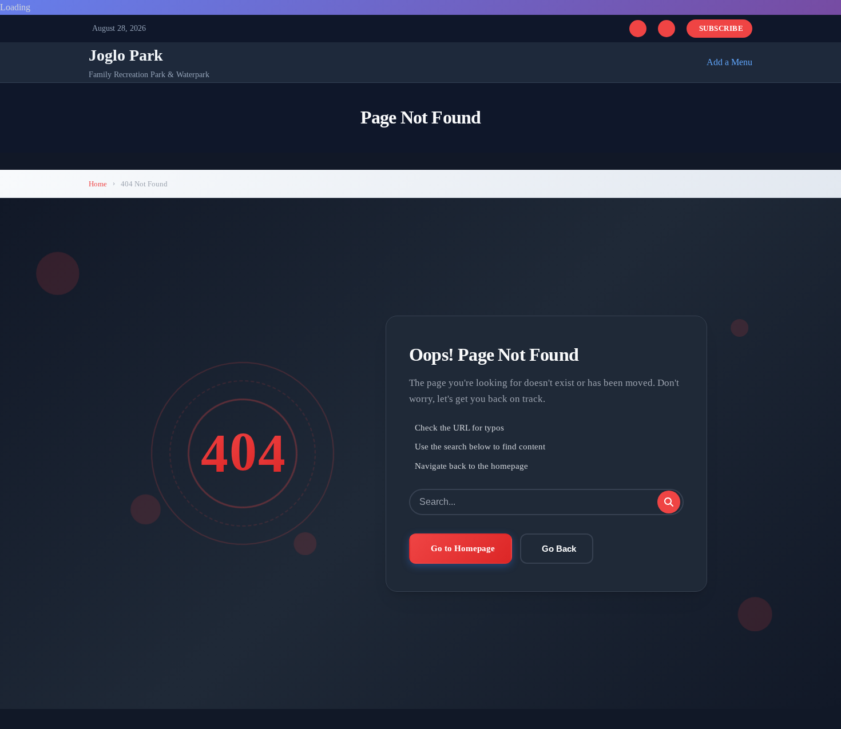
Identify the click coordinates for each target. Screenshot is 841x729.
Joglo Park (126, 55)
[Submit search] (668, 502)
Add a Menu (729, 62)
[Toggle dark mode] (666, 28)
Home (98, 184)
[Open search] (637, 28)
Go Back (559, 548)
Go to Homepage (463, 548)
